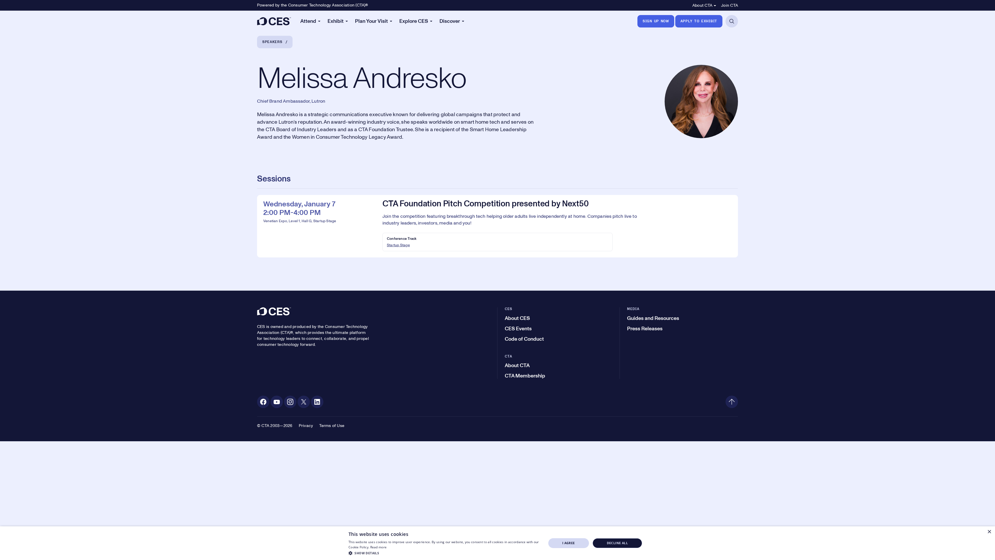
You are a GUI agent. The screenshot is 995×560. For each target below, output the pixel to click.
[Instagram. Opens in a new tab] (290, 402)
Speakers (272, 42)
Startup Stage (398, 245)
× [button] (989, 532)
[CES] (274, 21)
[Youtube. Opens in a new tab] (277, 402)
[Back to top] (732, 402)
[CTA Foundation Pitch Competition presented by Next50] (497, 226)
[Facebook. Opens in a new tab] (263, 402)
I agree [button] (568, 543)
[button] (445, 553)
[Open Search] (732, 21)
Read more (378, 547)
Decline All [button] (617, 543)
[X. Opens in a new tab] (303, 402)
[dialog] (497, 543)
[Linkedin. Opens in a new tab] (317, 402)
